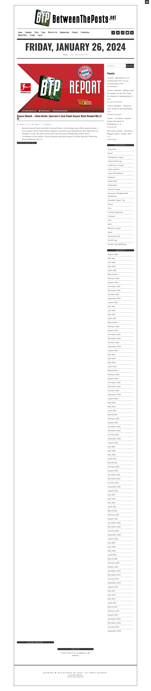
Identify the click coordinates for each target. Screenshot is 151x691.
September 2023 (114, 394)
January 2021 (113, 518)
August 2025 (113, 302)
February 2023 (113, 418)
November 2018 (114, 623)
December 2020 (114, 522)
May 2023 (112, 406)
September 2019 (114, 583)
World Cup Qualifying (117, 244)
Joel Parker (113, 127)
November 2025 (114, 290)
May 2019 (112, 599)
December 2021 (114, 474)
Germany (36, 124)
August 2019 (113, 587)
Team (43, 32)
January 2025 (113, 330)
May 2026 (112, 266)
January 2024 (113, 378)
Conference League (116, 165)
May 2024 (112, 362)
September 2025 (114, 298)
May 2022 (112, 454)
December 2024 (114, 334)
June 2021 (112, 498)
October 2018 (113, 627)
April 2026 (112, 270)
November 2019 (114, 574)
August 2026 (113, 254)
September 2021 (114, 486)
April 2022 (112, 458)
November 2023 (114, 386)
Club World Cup (115, 161)
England (111, 177)
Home (20, 32)
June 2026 (112, 262)
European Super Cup (116, 200)
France (110, 204)
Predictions (85, 32)
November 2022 (114, 430)
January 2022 (113, 470)
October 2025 (113, 294)
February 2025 (113, 326)
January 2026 (113, 282)
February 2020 (113, 562)
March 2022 (112, 462)
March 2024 (112, 370)
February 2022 (113, 466)
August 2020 (113, 538)
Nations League (114, 228)
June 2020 (112, 546)
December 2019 (114, 570)
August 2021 (113, 490)
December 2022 (114, 426)
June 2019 (112, 595)
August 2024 (113, 350)
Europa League (114, 189)
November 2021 (114, 478)
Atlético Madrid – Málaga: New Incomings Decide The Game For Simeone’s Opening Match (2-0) (120, 94)
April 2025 (112, 318)
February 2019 (113, 611)
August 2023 (113, 398)
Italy (110, 220)
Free (109, 208)
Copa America (114, 169)
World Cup (112, 240)
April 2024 (112, 366)
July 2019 (111, 591)
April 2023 (112, 410)
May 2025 (112, 314)
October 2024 (113, 342)
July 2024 (111, 354)
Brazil (110, 153)
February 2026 (113, 278)
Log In (40, 35)
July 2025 (111, 306)
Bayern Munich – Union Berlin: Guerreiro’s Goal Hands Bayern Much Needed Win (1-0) (59, 117)
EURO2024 (112, 185)
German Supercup (115, 212)
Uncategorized (114, 236)
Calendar (28, 32)
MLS (110, 224)
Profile (32, 35)
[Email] (127, 33)
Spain (110, 232)
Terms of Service (75, 676)
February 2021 (113, 514)
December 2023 (114, 382)
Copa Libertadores (115, 173)
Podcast (75, 32)
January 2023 (113, 422)
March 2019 (112, 607)
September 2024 (114, 346)
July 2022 (111, 446)
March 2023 (112, 414)
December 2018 (114, 619)
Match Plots (22, 35)
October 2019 (113, 578)
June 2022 (112, 450)
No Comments (47, 124)
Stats (37, 32)
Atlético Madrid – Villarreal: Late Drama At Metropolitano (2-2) (119, 108)
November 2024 (114, 338)
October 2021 (113, 482)
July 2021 (111, 494)
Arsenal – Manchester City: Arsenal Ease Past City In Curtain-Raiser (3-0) (118, 81)
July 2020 (111, 542)
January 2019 (113, 615)
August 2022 (113, 442)
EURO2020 (112, 181)
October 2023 (113, 390)
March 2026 (112, 274)
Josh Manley (113, 86)
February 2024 (113, 374)
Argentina (112, 149)
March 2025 (112, 322)
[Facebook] (113, 33)
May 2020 (112, 550)
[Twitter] (118, 33)
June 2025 (112, 310)
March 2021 (112, 510)
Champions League (116, 157)
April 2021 (112, 506)
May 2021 (112, 502)
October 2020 (113, 530)
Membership (64, 32)
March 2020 (112, 558)
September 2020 (114, 534)
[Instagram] (122, 33)
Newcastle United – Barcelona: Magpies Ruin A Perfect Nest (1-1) (120, 134)
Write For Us (52, 32)
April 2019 (112, 603)
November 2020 (114, 526)
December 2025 (114, 286)
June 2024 (112, 358)
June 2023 (112, 402)
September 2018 (114, 631)
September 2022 (114, 438)
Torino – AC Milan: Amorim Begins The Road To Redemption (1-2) (119, 121)
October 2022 (113, 434)
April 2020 (112, 554)
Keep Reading (26, 143)
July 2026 (111, 258)
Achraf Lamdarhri (115, 102)
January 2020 (113, 566)
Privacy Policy (76, 674)
